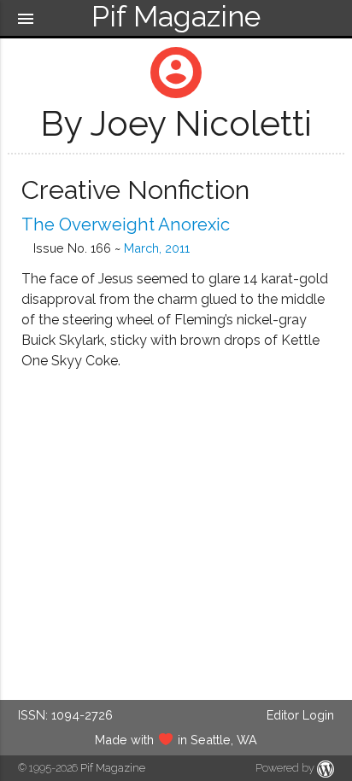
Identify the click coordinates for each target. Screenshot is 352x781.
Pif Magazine (112, 767)
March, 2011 (157, 248)
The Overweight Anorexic (125, 224)
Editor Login (300, 715)
